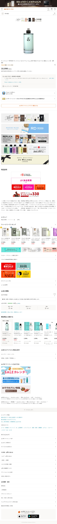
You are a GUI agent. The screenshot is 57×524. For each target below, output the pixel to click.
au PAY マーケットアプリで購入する (28, 105)
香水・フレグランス (25, 397)
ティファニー (38, 397)
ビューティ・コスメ (15, 397)
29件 (19, 303)
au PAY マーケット (5, 397)
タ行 (32, 397)
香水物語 (12, 401)
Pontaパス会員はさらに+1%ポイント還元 (12, 82)
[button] (55, 65)
